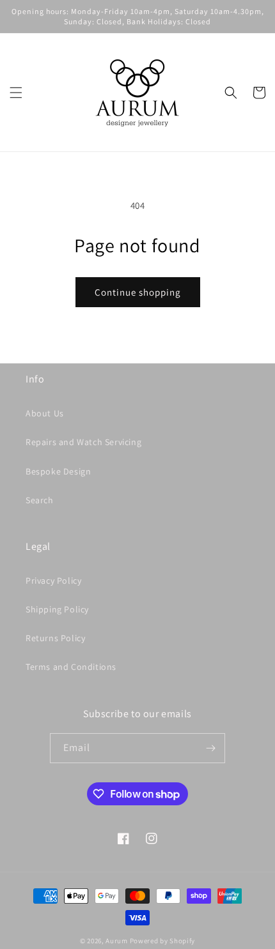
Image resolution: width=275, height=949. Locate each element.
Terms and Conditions (71, 666)
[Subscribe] (210, 748)
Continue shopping (138, 292)
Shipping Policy (57, 609)
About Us (45, 413)
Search (40, 500)
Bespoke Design (58, 471)
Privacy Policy (53, 580)
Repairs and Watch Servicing (83, 442)
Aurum (117, 940)
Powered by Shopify (163, 940)
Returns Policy (55, 638)
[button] (16, 93)
